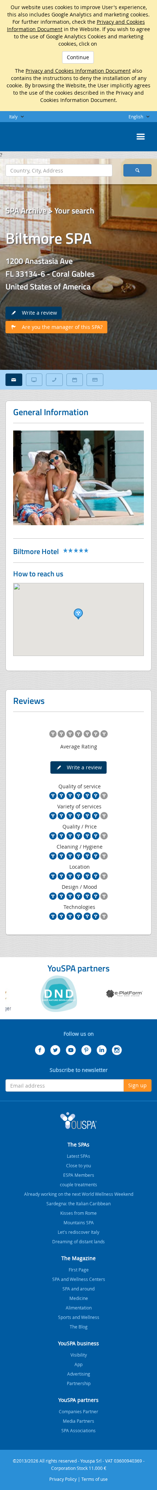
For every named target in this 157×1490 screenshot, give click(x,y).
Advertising (78, 1374)
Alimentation (79, 1308)
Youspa (78, 1120)
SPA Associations (78, 1430)
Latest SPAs (78, 1156)
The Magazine (78, 1258)
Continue (78, 57)
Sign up (137, 1085)
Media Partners (78, 1421)
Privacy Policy (63, 1479)
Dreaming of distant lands (78, 1241)
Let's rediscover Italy (78, 1232)
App (78, 1364)
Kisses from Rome (78, 1213)
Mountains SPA (79, 1222)
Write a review (37, 312)
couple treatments (78, 1184)
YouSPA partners (78, 1399)
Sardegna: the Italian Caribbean (78, 1203)
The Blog (79, 1327)
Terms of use (94, 1479)
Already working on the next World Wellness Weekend (78, 1194)
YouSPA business (78, 1343)
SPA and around (78, 1289)
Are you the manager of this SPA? (60, 326)
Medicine (78, 1298)
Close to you (78, 1165)
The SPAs (78, 1144)
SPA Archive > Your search (49, 210)
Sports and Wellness (78, 1317)
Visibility (78, 1355)
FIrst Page (79, 1270)
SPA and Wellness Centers (78, 1279)
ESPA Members (78, 1175)
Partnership (79, 1383)
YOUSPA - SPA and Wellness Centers (23, 134)
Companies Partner (78, 1411)
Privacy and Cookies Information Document (78, 70)
